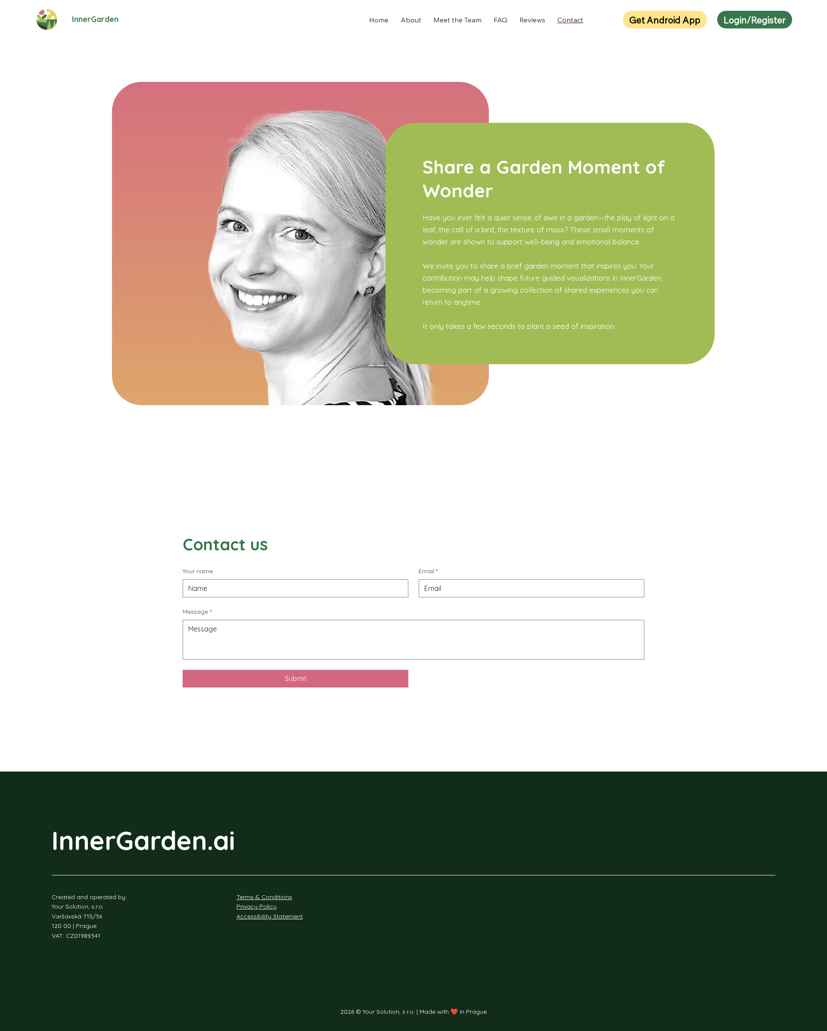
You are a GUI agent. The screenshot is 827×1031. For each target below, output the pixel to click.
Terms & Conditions (264, 897)
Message (197, 611)
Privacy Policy (256, 906)
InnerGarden (95, 19)
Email (428, 571)
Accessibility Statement (269, 916)
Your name (198, 571)
